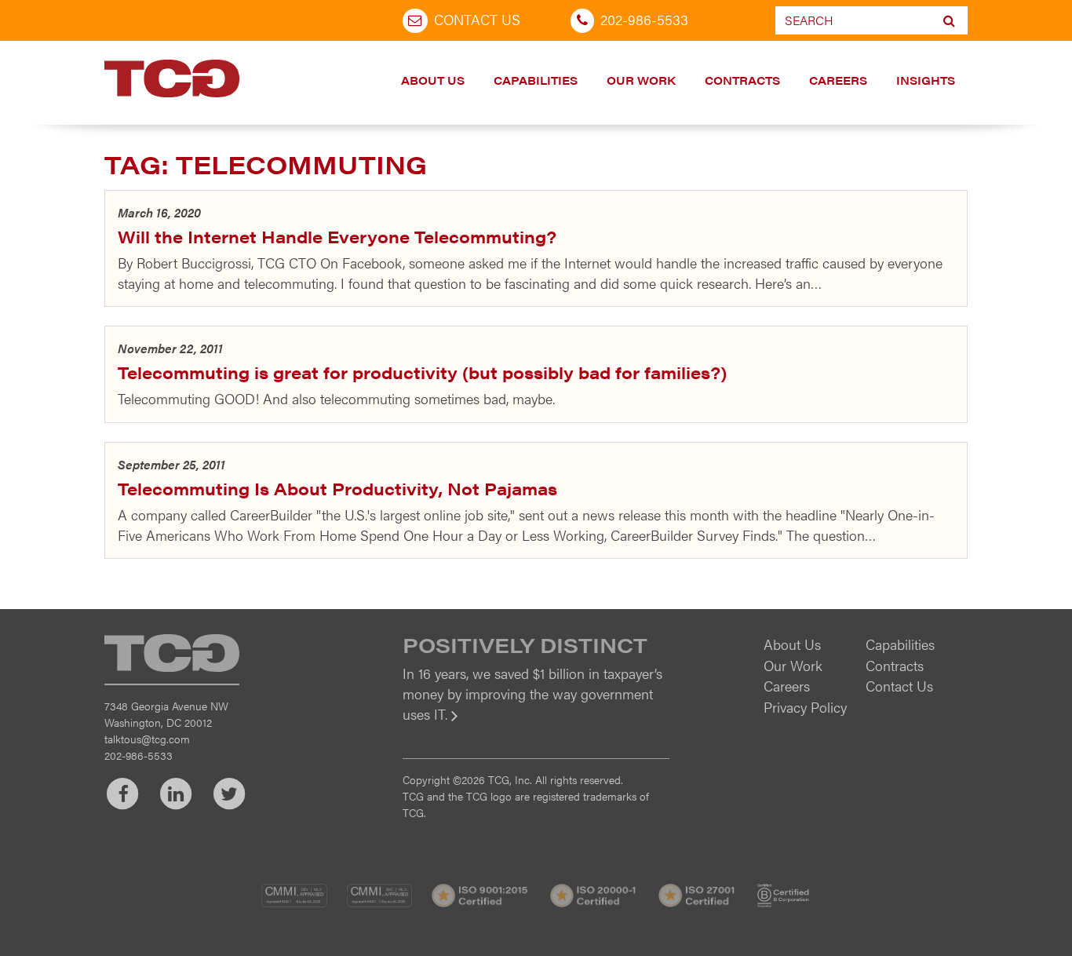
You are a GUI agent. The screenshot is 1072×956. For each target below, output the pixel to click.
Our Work (641, 80)
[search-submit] (949, 20)
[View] (536, 725)
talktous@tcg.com (147, 738)
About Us (433, 80)
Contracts (742, 80)
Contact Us (477, 19)
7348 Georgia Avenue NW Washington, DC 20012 (166, 714)
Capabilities (536, 80)
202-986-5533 (644, 19)
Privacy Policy (805, 707)
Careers (838, 80)
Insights (925, 80)
